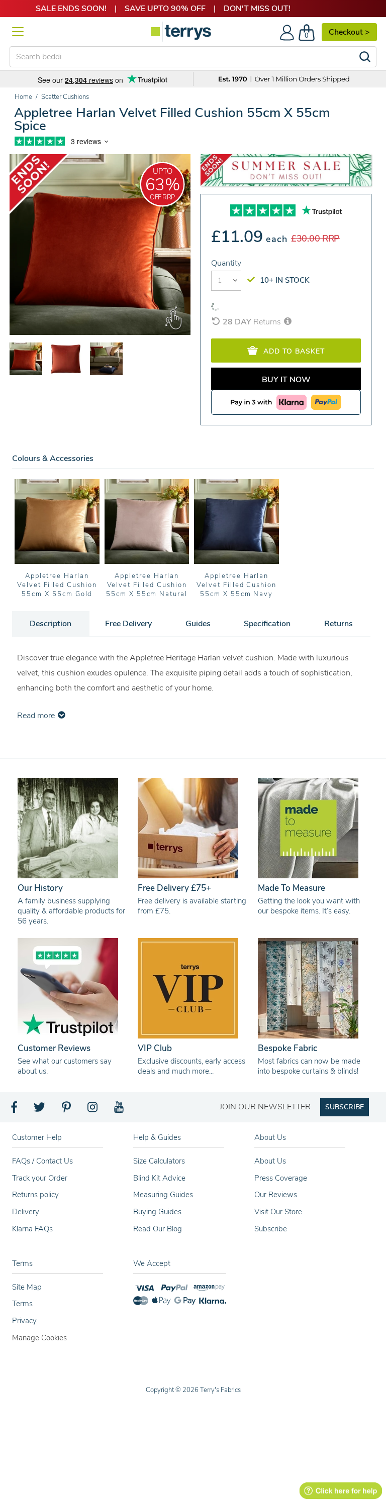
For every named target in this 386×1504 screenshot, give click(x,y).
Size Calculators (159, 1161)
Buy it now (286, 379)
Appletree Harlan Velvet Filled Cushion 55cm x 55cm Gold (57, 585)
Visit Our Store (278, 1212)
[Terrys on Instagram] (93, 1109)
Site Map (27, 1287)
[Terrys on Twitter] (40, 1109)
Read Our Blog (157, 1229)
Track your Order (39, 1178)
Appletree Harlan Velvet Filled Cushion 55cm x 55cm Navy (236, 585)
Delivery (25, 1212)
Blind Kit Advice (159, 1178)
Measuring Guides (163, 1195)
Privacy (24, 1321)
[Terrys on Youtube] (120, 1109)
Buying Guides (157, 1212)
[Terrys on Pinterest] (66, 1109)
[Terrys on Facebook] (15, 1109)
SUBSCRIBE (344, 1107)
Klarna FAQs (32, 1229)
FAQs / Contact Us (42, 1161)
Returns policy (35, 1195)
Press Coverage (280, 1178)
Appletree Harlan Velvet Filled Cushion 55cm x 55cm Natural (146, 585)
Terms (22, 1304)
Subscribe (270, 1229)
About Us (270, 1161)
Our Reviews (275, 1195)
